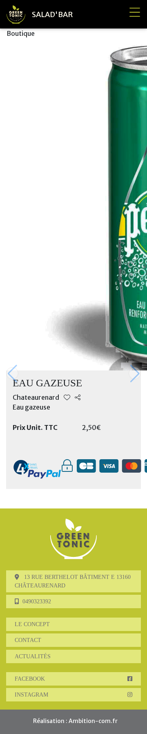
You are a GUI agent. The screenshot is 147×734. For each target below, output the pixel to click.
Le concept (32, 624)
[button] (135, 373)
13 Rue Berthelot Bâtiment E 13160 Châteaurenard (73, 581)
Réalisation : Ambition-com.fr (75, 721)
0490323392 (36, 601)
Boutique (21, 33)
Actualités (33, 656)
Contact (28, 640)
